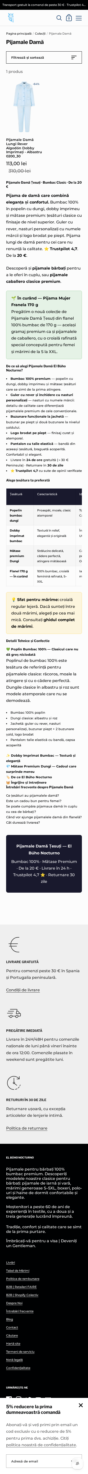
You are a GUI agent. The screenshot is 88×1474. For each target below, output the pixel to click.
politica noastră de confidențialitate (41, 1445)
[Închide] (80, 1405)
